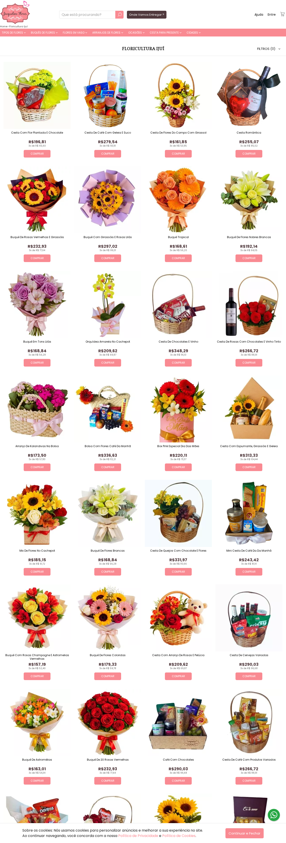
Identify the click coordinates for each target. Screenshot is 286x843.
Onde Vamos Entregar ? (146, 15)
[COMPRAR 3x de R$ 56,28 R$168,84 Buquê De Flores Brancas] (107, 513)
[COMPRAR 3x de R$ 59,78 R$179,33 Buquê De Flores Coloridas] (107, 617)
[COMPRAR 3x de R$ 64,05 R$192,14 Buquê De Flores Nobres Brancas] (248, 199)
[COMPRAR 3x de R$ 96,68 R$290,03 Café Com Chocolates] (178, 722)
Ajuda (258, 14)
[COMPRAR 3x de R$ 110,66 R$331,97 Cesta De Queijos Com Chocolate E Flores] (178, 513)
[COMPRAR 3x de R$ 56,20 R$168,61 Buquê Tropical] (178, 199)
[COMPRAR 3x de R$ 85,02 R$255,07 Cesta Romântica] (248, 95)
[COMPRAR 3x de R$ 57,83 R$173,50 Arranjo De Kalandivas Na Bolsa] (37, 408)
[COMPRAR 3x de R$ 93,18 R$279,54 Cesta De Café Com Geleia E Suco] (107, 95)
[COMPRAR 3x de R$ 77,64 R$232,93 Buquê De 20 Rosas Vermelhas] (107, 722)
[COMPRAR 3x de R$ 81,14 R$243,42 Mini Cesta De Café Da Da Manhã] (248, 513)
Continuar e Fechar (244, 833)
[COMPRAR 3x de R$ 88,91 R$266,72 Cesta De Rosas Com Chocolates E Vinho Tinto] (248, 304)
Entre (272, 14)
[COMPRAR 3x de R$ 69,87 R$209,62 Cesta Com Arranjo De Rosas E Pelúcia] (178, 617)
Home (3, 26)
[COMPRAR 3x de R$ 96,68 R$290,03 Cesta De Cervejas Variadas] (248, 617)
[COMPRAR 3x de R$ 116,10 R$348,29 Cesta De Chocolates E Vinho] (178, 304)
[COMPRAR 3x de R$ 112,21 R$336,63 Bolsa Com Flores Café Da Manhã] (107, 408)
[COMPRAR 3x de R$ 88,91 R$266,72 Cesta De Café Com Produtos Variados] (248, 722)
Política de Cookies (179, 835)
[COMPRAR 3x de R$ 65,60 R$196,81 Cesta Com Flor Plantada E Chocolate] (37, 95)
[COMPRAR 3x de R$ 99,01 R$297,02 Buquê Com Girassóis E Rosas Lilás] (107, 199)
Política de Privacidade (138, 835)
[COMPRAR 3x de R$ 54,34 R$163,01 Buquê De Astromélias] (37, 722)
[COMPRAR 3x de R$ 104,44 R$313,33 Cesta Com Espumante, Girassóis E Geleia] (248, 408)
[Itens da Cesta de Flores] (282, 14)
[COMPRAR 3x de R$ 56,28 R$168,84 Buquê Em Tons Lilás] (37, 304)
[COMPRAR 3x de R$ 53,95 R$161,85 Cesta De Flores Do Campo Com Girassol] (178, 95)
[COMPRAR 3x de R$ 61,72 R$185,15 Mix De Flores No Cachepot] (37, 513)
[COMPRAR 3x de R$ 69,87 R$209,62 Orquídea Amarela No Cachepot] (107, 304)
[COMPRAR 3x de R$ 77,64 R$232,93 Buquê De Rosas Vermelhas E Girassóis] (37, 199)
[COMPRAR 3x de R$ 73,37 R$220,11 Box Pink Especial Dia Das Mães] (178, 408)
